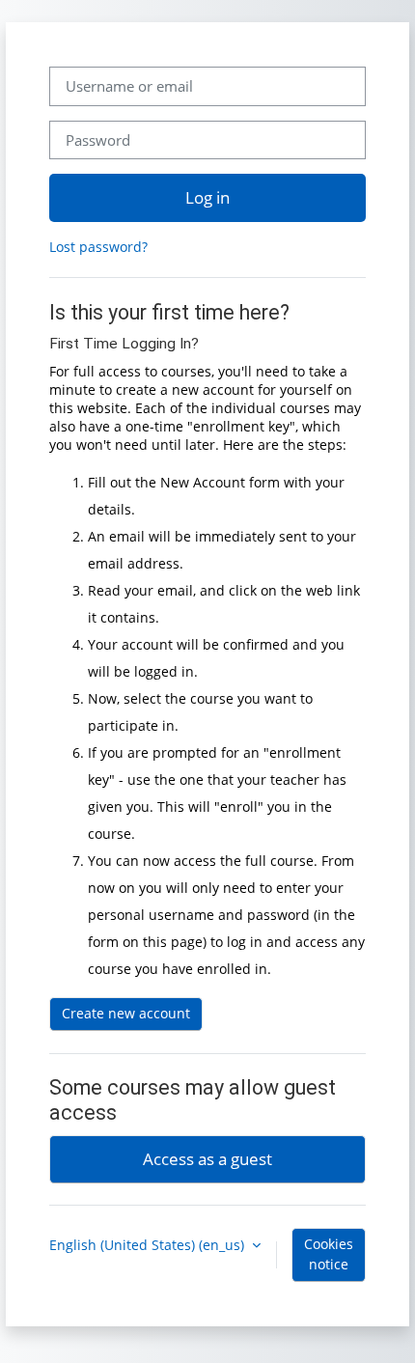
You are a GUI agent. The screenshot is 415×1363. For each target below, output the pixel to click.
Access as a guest (207, 1158)
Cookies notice (328, 1254)
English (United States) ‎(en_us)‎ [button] (148, 1245)
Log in (207, 197)
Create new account (126, 1013)
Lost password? (98, 246)
